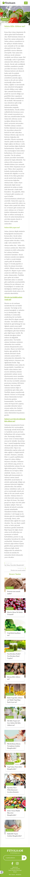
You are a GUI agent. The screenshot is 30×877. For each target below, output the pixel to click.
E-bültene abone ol (24, 857)
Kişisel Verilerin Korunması (15, 870)
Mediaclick (18, 874)
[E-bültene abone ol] (15, 857)
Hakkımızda (15, 867)
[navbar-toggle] (26, 3)
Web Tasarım (12, 874)
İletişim (15, 872)
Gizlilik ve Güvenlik (15, 868)
